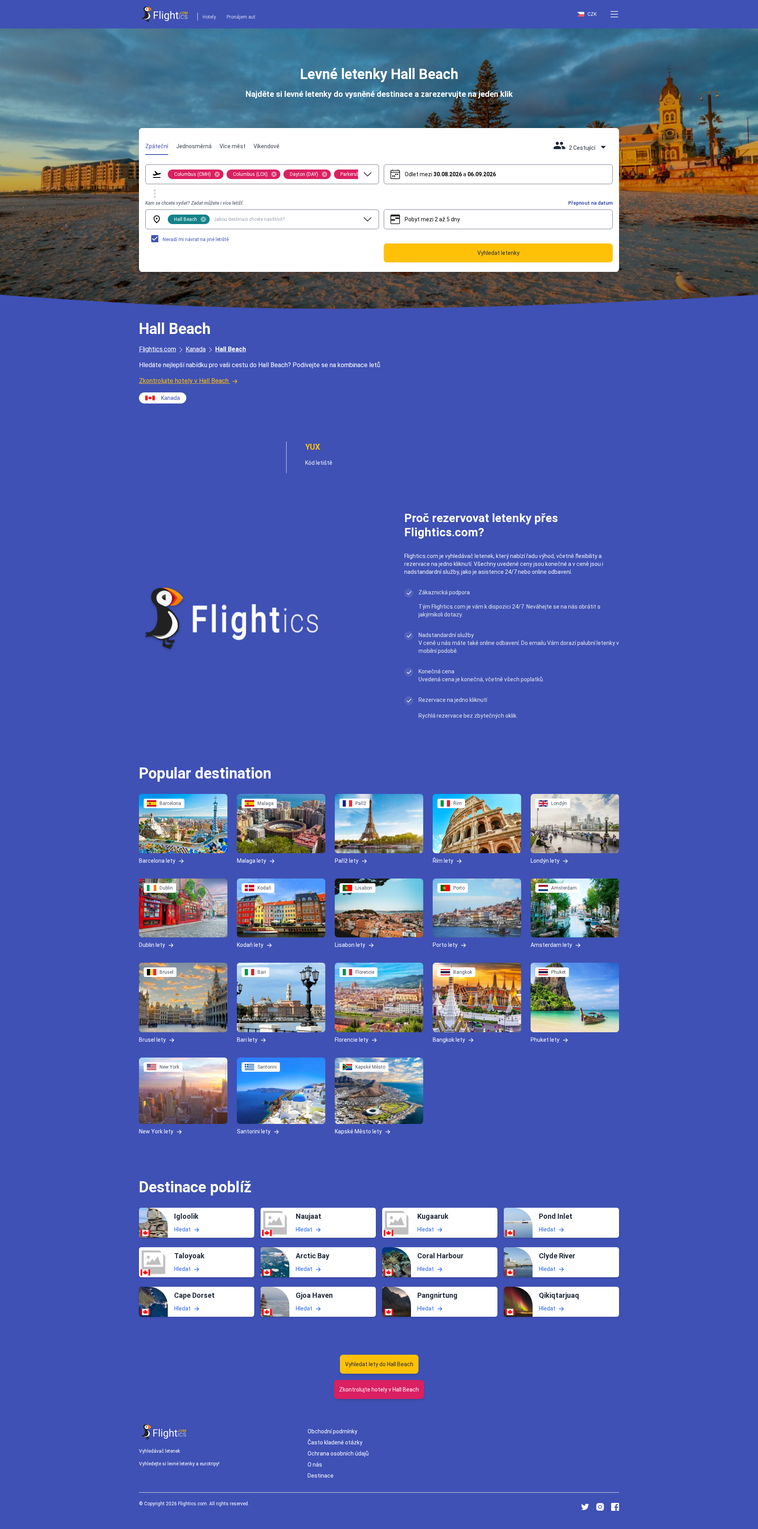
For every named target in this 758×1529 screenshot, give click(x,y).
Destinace (321, 1475)
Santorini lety (253, 1131)
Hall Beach (230, 349)
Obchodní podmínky (332, 1431)
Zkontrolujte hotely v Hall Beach (184, 381)
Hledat (182, 1229)
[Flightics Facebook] (615, 1507)
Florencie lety (351, 1040)
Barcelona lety (157, 860)
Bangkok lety (449, 1040)
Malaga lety (251, 860)
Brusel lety (152, 1040)
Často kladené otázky (335, 1442)
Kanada (196, 349)
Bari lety (247, 1040)
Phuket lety (545, 1040)
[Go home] (164, 1432)
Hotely (209, 17)
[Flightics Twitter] (585, 1507)
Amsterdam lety (551, 945)
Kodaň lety (250, 945)
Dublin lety (152, 945)
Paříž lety (346, 860)
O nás (315, 1464)
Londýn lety (545, 860)
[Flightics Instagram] (600, 1507)
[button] (614, 14)
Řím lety (443, 860)
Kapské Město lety (358, 1131)
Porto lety (445, 945)
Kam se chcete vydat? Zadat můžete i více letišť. (194, 203)
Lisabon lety (350, 945)
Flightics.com (157, 349)
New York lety (156, 1131)
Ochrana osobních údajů (338, 1453)
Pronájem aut (241, 17)
